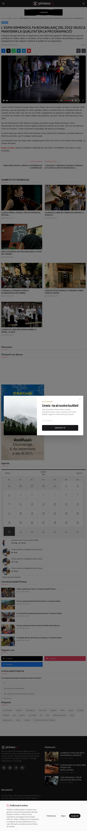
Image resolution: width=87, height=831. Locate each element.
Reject (63, 816)
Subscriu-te (60, 428)
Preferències (51, 816)
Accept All (74, 816)
